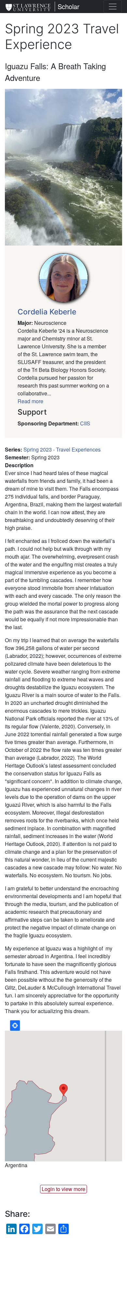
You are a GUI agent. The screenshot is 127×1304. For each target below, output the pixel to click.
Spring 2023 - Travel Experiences (62, 449)
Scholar (68, 6)
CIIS (85, 423)
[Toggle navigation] (113, 6)
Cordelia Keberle (47, 311)
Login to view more (63, 1189)
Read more (30, 401)
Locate (15, 1025)
